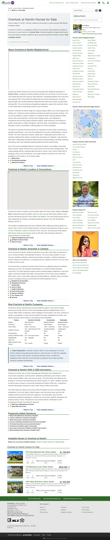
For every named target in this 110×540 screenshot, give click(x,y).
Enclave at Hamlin (77, 45)
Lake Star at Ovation (78, 63)
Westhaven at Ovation (94, 94)
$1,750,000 (65, 452)
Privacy (49, 535)
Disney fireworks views (56, 35)
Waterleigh (90, 91)
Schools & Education (78, 225)
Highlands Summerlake (94, 55)
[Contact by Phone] (103, 3)
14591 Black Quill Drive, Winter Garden (40, 482)
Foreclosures (76, 152)
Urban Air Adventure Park (31, 230)
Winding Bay (91, 97)
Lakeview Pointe (92, 66)
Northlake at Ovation (78, 71)
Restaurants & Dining (93, 223)
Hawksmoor (91, 53)
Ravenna (90, 79)
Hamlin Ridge (91, 50)
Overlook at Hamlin (78, 76)
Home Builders (92, 220)
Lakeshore (90, 63)
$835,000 (64, 467)
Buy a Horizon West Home (80, 262)
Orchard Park (76, 73)
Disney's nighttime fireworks (48, 259)
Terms (43, 535)
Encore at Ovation (92, 45)
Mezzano (90, 68)
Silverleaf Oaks (77, 84)
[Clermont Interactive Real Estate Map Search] (88, 123)
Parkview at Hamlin (78, 79)
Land (74, 160)
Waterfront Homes (77, 178)
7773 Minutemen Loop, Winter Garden (39, 467)
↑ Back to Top (28, 166)
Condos (75, 149)
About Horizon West (78, 212)
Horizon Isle (76, 58)
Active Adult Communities (79, 144)
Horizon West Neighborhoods (83, 38)
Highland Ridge (77, 55)
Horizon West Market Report (80, 270)
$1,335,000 (65, 482)
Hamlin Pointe (91, 48)
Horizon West (17, 8)
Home (10, 8)
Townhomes (76, 175)
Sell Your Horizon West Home (81, 265)
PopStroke (18, 230)
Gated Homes (76, 154)
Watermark (76, 94)
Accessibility (37, 535)
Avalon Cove (76, 40)
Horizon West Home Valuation (81, 268)
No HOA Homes (77, 167)
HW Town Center (92, 212)
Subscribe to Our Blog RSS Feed (25, 515)
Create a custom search (44, 442)
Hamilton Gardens (77, 48)
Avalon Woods (91, 40)
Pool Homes (76, 172)
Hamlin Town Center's (50, 151)
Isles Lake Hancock (78, 61)
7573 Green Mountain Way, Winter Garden (41, 452)
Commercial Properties (79, 147)
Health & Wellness (77, 220)
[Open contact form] (99, 3)
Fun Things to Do (92, 217)
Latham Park (76, 68)
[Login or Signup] (108, 3)
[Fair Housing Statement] (15, 520)
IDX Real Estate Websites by (15, 535)
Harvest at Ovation (78, 53)
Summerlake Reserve (93, 89)
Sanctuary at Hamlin (78, 81)
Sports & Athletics (77, 228)
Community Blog (77, 215)
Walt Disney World (14, 233)
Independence (91, 58)
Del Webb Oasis (92, 43)
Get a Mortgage (77, 273)
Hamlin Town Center (15, 228)
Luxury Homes (77, 162)
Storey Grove (76, 86)
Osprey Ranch (91, 73)
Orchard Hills (91, 71)
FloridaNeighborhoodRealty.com (19, 513)
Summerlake (91, 86)
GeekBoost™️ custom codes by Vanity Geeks (56, 538)
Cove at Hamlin (77, 43)
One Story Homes (77, 170)
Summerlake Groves (78, 89)
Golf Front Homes (77, 157)
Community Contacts (93, 215)
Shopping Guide (92, 225)
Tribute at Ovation (77, 91)
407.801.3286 (91, 31)
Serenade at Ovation (93, 81)
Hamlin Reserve (77, 50)
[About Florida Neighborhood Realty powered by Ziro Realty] (85, 244)
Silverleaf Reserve (93, 84)
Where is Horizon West (94, 228)
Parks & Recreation (78, 223)
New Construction (77, 165)
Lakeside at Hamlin (78, 66)
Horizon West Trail (34, 216)
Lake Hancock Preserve (94, 61)
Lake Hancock (23, 32)
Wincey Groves (77, 97)
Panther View (91, 76)
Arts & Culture (76, 217)
